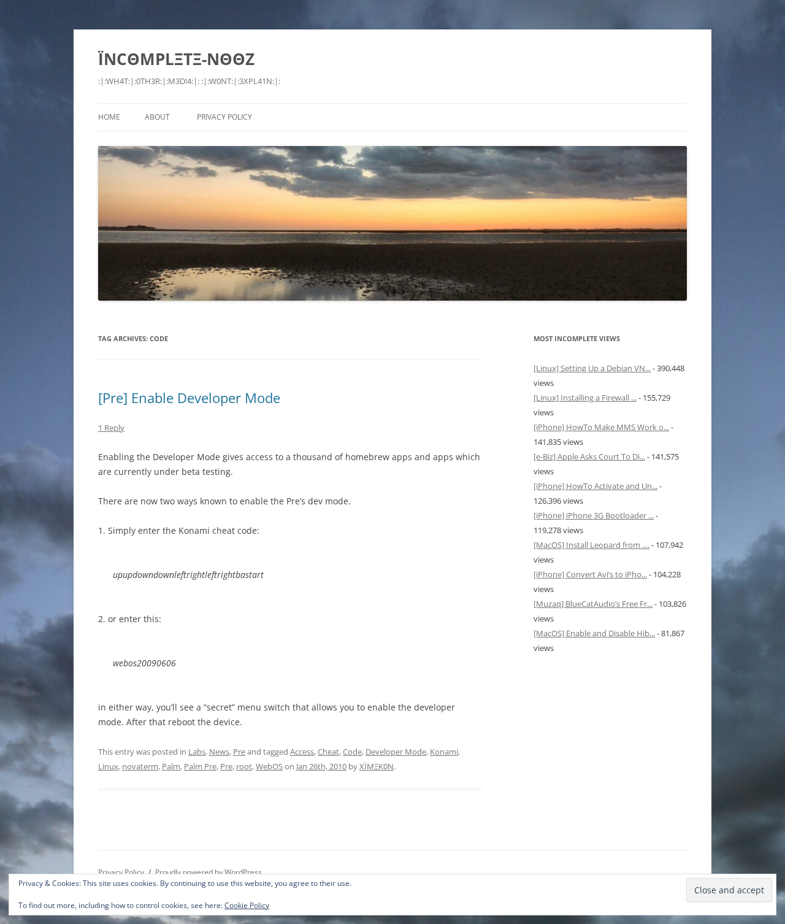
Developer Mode (396, 751)
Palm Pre (200, 766)
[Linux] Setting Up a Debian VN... (592, 368)
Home (109, 117)
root (244, 766)
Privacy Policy (224, 117)
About (157, 117)
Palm (171, 766)
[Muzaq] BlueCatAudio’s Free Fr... (593, 603)
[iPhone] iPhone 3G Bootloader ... (594, 515)
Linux (108, 766)
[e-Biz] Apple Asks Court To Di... (589, 456)
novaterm (140, 766)
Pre (239, 751)
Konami (444, 751)
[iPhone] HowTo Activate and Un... (595, 485)
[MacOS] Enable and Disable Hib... (594, 633)
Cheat (328, 751)
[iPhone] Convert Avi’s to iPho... (590, 574)
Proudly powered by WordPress (208, 872)
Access (302, 751)
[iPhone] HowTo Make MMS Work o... (601, 427)
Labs (196, 751)
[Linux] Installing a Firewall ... (585, 397)
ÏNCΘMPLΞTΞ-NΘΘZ (176, 59)
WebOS (269, 766)
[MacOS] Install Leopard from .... (591, 544)
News (219, 751)
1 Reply (111, 427)
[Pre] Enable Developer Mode (189, 397)
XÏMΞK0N (376, 766)
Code (352, 751)
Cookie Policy (246, 905)
